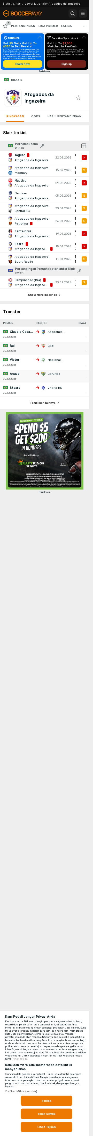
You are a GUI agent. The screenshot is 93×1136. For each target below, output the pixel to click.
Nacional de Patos (61, 360)
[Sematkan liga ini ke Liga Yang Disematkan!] (42, 146)
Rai (12, 346)
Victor (14, 360)
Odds (35, 116)
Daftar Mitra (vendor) (21, 1091)
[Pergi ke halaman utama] (26, 13)
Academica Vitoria (61, 332)
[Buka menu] (83, 13)
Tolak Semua (46, 1114)
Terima (46, 1101)
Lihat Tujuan (46, 1127)
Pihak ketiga (20, 1058)
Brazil (16, 80)
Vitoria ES (55, 388)
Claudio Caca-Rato (24, 332)
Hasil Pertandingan (64, 116)
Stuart (15, 388)
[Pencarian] (72, 13)
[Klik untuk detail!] (44, 157)
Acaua (14, 374)
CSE (51, 346)
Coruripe (54, 374)
